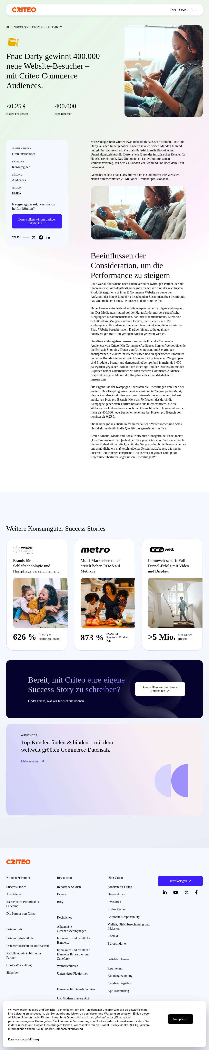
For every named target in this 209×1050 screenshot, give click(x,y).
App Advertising (118, 991)
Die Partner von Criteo (21, 913)
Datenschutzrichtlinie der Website (27, 945)
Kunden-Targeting (119, 983)
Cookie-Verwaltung (19, 965)
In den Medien (117, 909)
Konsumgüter (21, 167)
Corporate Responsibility (124, 917)
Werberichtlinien (67, 966)
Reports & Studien (69, 887)
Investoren (114, 901)
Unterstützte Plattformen (72, 973)
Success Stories (16, 887)
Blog (60, 901)
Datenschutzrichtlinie (19, 938)
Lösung (17, 174)
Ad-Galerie (13, 894)
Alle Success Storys (23, 27)
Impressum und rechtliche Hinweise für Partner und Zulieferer (73, 954)
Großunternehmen (24, 154)
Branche (18, 161)
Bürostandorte (117, 943)
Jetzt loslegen (178, 9)
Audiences (19, 180)
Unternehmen (21, 148)
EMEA (16, 193)
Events (61, 894)
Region (17, 187)
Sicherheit (12, 972)
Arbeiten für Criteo (120, 887)
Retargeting (115, 968)
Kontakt (113, 936)
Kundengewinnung (120, 975)
